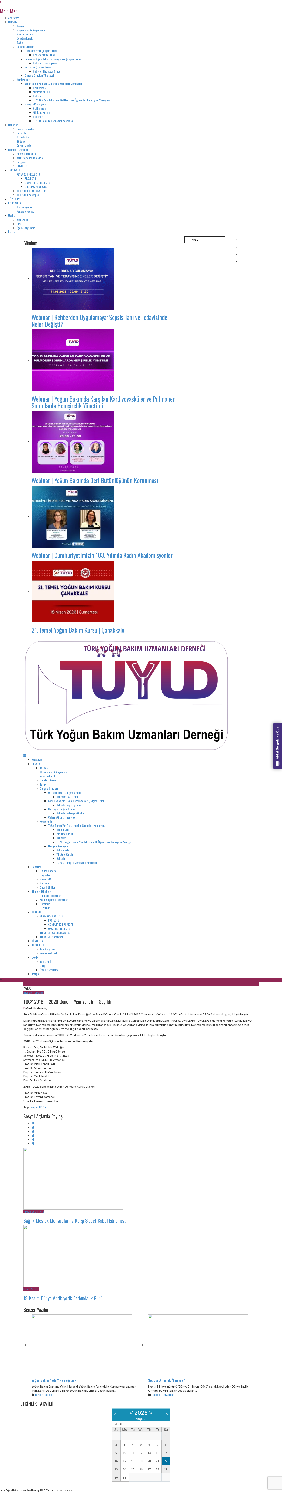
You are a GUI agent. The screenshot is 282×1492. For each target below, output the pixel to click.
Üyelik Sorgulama (26, 228)
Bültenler (21, 141)
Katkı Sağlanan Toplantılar (30, 158)
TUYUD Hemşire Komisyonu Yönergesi (53, 120)
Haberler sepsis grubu (45, 63)
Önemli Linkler (24, 145)
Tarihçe (20, 26)
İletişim (12, 232)
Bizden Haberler (25, 129)
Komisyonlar (23, 79)
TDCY (42, 1107)
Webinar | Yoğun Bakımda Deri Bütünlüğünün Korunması (95, 480)
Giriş (19, 223)
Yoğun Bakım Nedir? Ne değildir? (54, 1380)
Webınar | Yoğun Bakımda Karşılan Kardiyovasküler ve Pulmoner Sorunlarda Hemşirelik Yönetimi (103, 402)
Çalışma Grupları (25, 46)
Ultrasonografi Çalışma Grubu (41, 50)
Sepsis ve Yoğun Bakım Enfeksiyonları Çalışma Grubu (53, 59)
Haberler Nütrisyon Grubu (46, 71)
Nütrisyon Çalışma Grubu (38, 67)
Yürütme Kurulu (41, 92)
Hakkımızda (39, 87)
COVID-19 (22, 166)
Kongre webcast (25, 211)
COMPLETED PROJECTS (37, 182)
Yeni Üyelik (22, 219)
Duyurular (22, 133)
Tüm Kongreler (24, 207)
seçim (34, 1107)
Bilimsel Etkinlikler (18, 149)
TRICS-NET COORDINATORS (31, 191)
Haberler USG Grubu (44, 55)
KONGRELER (14, 203)
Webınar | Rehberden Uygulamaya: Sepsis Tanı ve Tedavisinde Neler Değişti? (99, 321)
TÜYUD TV (14, 199)
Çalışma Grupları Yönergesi (39, 75)
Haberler (38, 96)
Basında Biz (23, 137)
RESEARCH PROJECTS (28, 174)
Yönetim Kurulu (25, 34)
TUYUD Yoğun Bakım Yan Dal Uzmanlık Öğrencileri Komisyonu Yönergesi (71, 100)
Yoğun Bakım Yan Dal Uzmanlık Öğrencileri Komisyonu (53, 83)
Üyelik (11, 215)
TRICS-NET (14, 170)
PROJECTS (30, 178)
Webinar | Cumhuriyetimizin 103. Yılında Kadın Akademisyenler (102, 555)
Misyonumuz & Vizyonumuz (31, 30)
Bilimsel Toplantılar (27, 153)
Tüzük (20, 42)
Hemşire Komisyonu (35, 104)
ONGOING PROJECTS (36, 186)
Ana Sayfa (13, 17)
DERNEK (12, 22)
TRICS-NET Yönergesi (28, 195)
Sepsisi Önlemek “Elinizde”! (166, 1380)
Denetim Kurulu (25, 38)
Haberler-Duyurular (163, 1395)
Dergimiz (21, 162)
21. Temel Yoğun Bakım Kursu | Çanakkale (78, 630)
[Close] (1, 2)
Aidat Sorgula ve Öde (277, 743)
